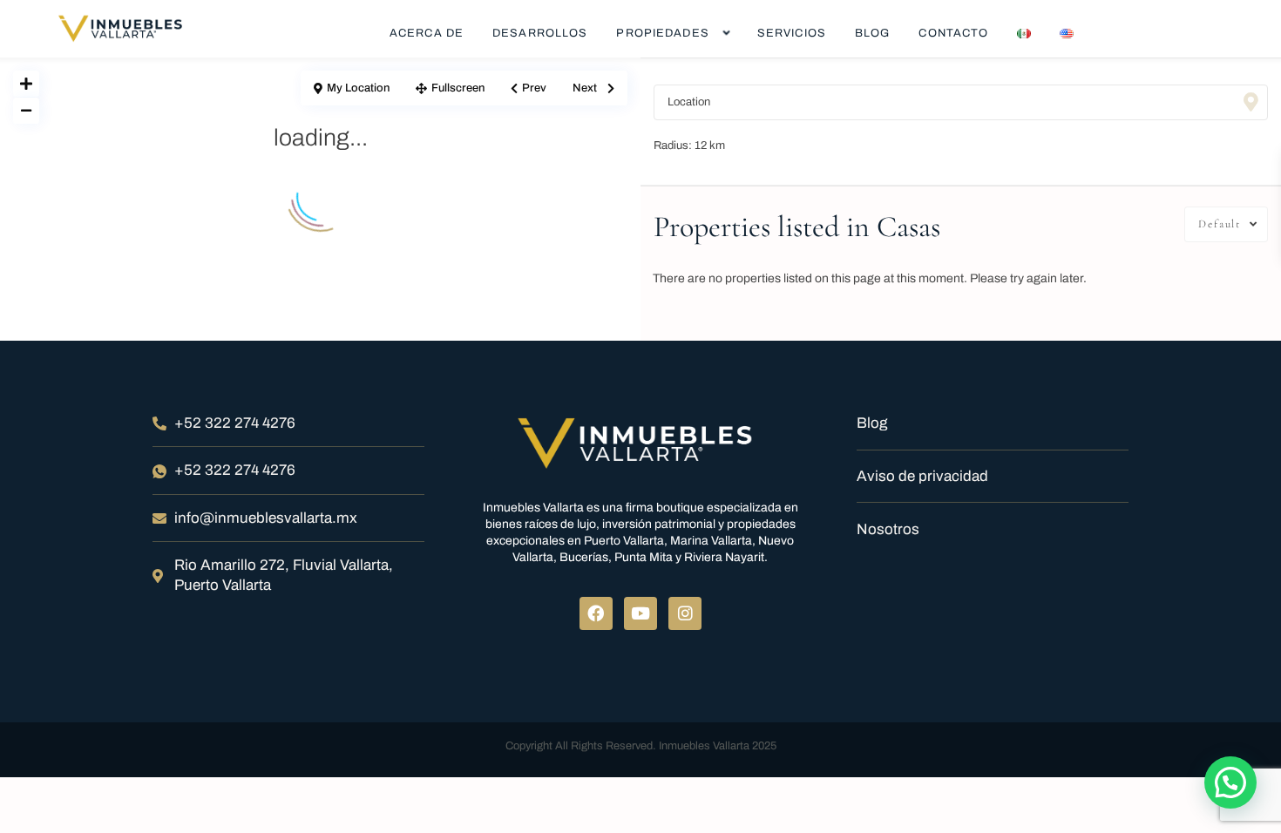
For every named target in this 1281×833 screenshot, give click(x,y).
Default (1219, 224)
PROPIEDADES (662, 33)
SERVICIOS (791, 33)
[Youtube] (640, 613)
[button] (1230, 782)
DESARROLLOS (539, 33)
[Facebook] (596, 613)
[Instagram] (685, 613)
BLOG (872, 33)
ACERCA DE (427, 33)
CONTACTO (953, 33)
